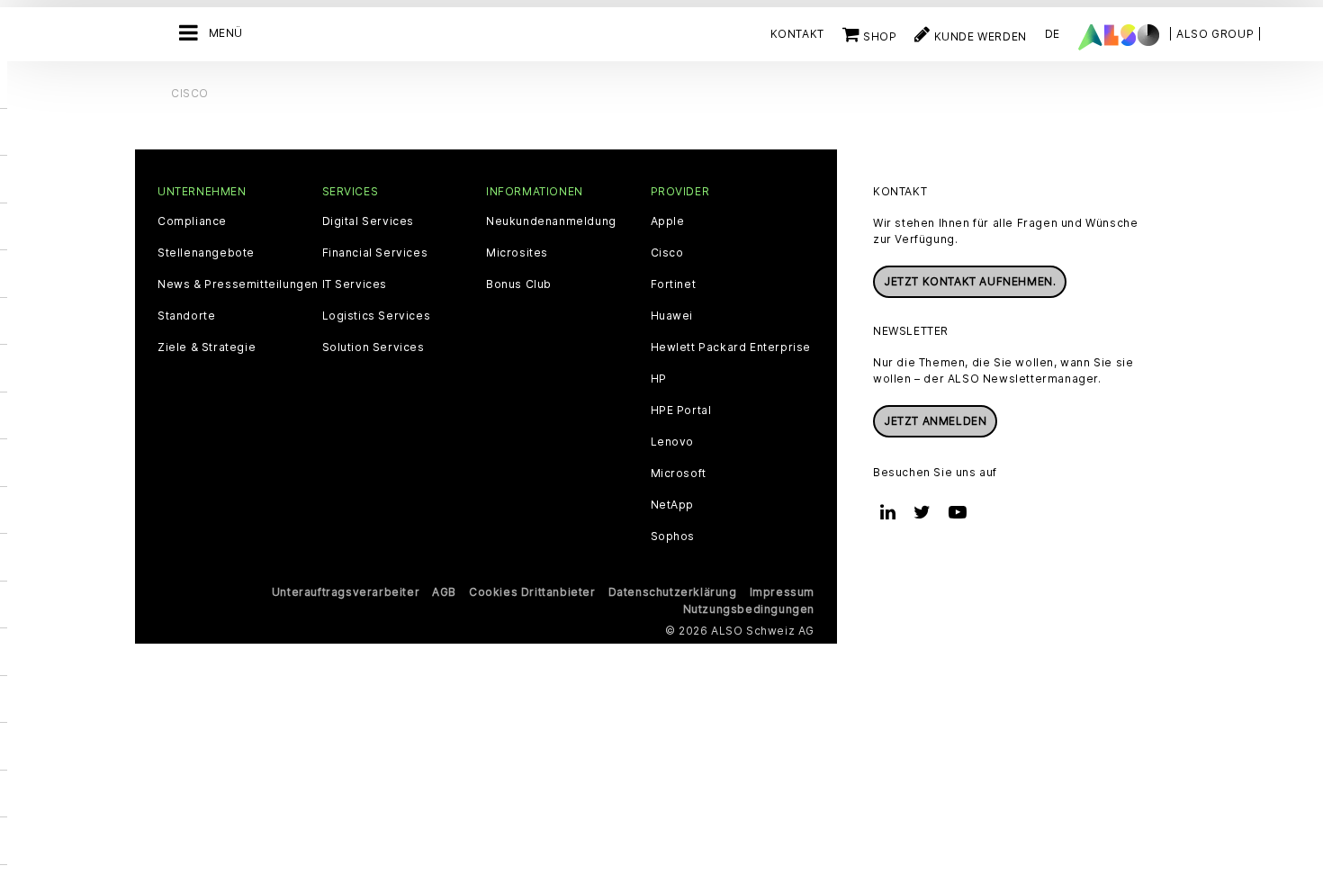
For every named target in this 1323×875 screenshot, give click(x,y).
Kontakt (797, 34)
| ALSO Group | (1215, 34)
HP (659, 379)
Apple (668, 221)
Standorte (186, 316)
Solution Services (373, 347)
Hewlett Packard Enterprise (731, 347)
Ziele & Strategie (207, 347)
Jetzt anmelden (935, 421)
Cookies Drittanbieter (532, 592)
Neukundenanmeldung (551, 221)
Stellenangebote (206, 253)
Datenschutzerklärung (672, 592)
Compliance (192, 221)
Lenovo (673, 442)
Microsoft (678, 473)
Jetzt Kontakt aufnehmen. (970, 281)
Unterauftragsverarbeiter (345, 592)
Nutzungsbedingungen (748, 609)
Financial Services (375, 253)
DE (1052, 34)
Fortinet (674, 284)
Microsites (517, 253)
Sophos (673, 536)
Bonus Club (519, 284)
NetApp (673, 505)
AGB (444, 592)
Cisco (667, 253)
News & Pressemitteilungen (238, 284)
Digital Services (368, 221)
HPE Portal (681, 410)
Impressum (782, 592)
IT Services (355, 284)
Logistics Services (376, 316)
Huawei (672, 316)
